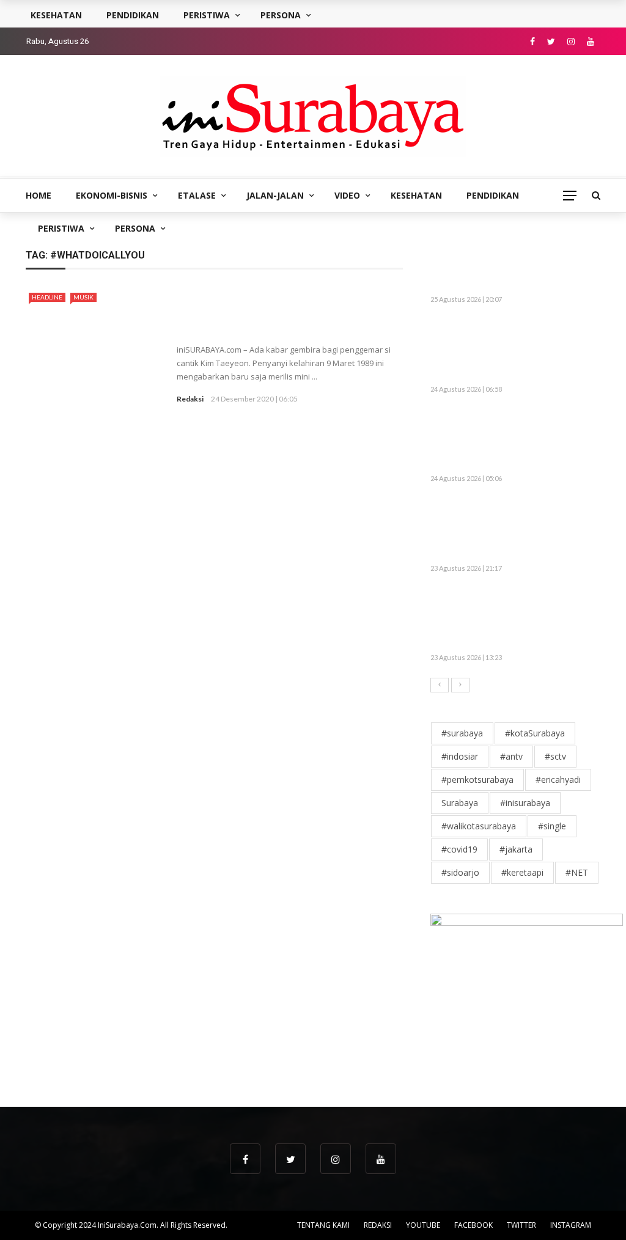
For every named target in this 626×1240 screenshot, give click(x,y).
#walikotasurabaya (478, 826)
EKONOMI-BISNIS (111, 195)
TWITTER (521, 1225)
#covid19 (459, 849)
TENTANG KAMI (323, 1225)
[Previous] (439, 685)
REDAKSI (378, 1225)
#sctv (555, 756)
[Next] (460, 685)
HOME (38, 195)
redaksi (190, 398)
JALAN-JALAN (275, 195)
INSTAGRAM (570, 1225)
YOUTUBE (423, 1225)
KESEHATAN (416, 195)
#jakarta (515, 849)
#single (552, 826)
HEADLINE (47, 297)
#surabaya (462, 733)
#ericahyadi (558, 779)
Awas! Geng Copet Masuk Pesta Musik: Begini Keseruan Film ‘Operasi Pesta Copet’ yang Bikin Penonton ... (509, 529)
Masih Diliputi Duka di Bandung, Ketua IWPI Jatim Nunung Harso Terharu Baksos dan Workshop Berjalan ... (508, 350)
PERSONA (135, 228)
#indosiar (459, 756)
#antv (511, 756)
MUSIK (83, 297)
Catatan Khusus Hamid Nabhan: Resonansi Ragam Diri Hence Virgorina (543, 266)
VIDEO (347, 195)
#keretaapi (522, 872)
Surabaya (459, 803)
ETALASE (197, 195)
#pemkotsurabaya (477, 779)
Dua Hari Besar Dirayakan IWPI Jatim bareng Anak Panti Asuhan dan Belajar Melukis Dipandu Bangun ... (508, 619)
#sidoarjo (460, 872)
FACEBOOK (473, 1225)
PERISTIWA (61, 228)
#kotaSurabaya (535, 733)
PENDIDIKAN (492, 195)
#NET (576, 872)
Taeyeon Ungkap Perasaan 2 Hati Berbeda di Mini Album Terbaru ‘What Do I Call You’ (288, 311)
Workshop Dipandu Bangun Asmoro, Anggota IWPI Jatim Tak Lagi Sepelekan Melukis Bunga (513, 440)
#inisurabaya (525, 803)
